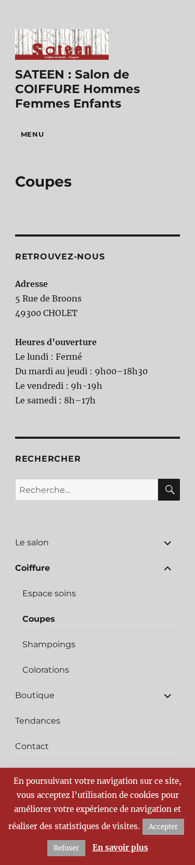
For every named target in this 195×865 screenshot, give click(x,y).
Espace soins (49, 593)
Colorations (45, 670)
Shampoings (48, 644)
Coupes (38, 619)
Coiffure (32, 568)
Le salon (32, 542)
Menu (32, 134)
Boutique (35, 695)
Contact (32, 746)
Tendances (37, 721)
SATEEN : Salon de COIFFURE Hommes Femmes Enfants (77, 89)
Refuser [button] (66, 848)
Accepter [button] (163, 826)
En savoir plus (120, 848)
